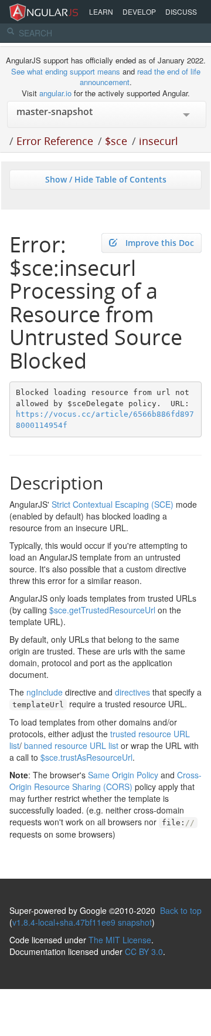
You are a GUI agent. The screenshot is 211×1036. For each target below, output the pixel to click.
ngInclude (44, 692)
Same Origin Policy (123, 775)
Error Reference (54, 141)
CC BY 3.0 (144, 951)
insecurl (158, 141)
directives (132, 692)
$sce (116, 141)
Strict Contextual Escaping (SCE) (112, 504)
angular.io (55, 93)
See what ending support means (66, 71)
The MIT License (120, 940)
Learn (101, 11)
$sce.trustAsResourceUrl (86, 757)
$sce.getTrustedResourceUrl (102, 610)
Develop (139, 11)
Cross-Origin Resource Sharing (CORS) (105, 780)
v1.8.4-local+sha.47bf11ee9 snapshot (82, 922)
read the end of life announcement (140, 77)
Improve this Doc (159, 242)
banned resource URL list (71, 745)
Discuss (181, 11)
